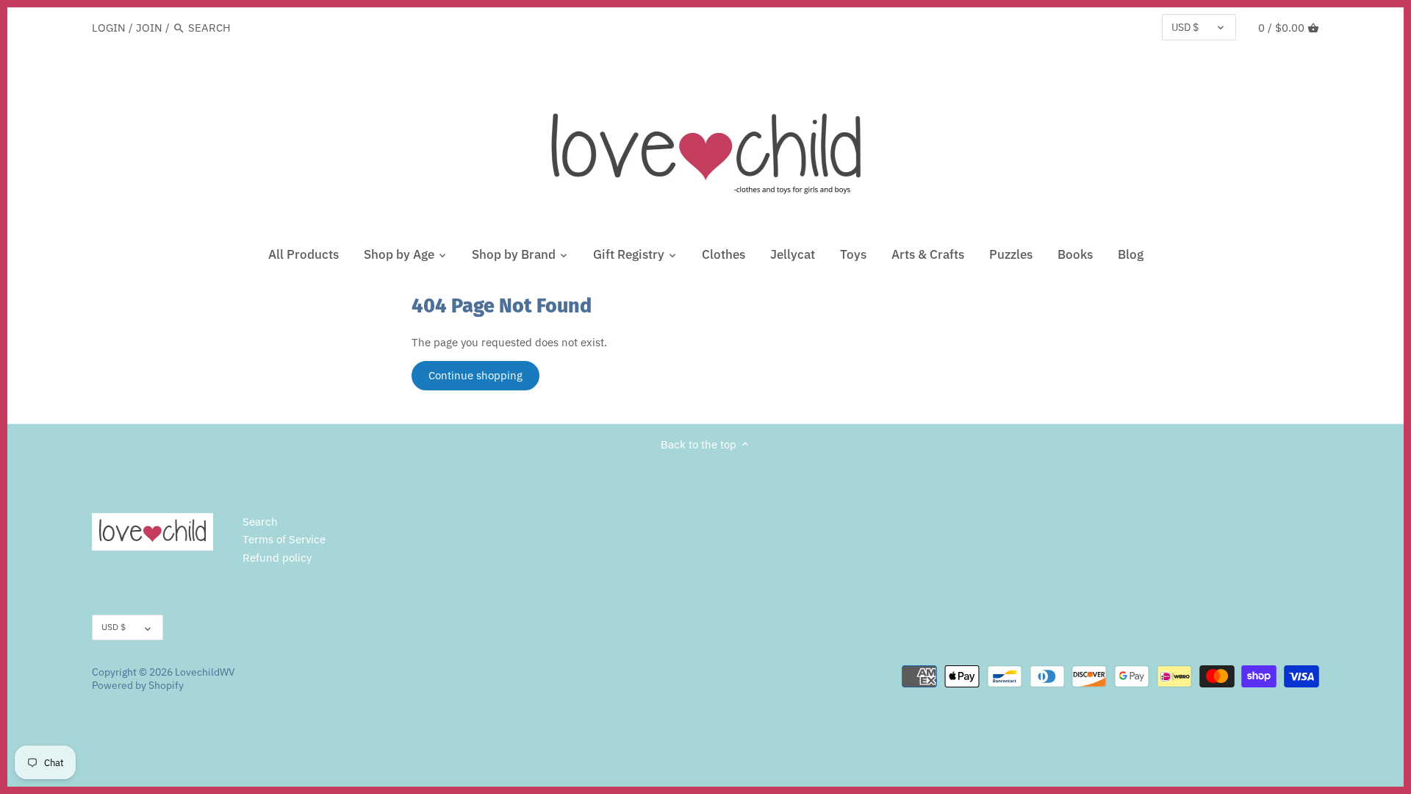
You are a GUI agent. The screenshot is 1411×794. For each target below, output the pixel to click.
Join (149, 28)
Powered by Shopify (138, 685)
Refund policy (277, 558)
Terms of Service (284, 539)
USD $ (1185, 27)
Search (260, 522)
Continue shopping (475, 375)
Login (109, 28)
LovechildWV (205, 672)
